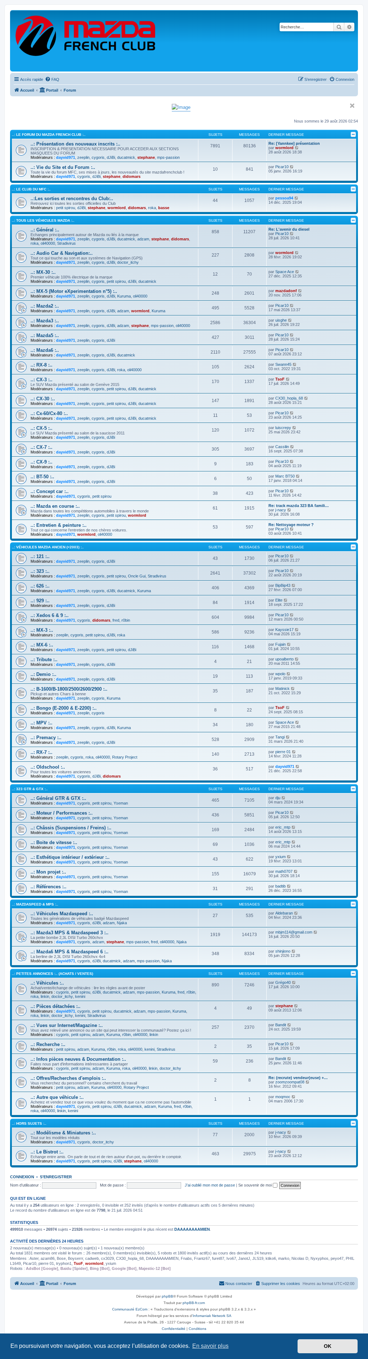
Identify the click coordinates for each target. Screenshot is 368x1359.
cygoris (98, 157)
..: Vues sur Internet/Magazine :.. (67, 1025)
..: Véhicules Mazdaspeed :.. (62, 913)
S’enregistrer (56, 1177)
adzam (143, 239)
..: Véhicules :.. (47, 983)
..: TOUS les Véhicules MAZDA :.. (43, 220)
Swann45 (283, 364)
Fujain (280, 644)
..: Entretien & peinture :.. (59, 525)
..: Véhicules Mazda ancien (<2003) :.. (48, 547)
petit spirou (65, 208)
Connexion (22, 1177)
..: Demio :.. (43, 674)
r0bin (125, 620)
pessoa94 (284, 198)
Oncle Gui (137, 576)
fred (115, 620)
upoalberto (284, 659)
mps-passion (168, 157)
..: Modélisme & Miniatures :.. (63, 1132)
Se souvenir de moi (255, 1185)
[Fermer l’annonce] (352, 105)
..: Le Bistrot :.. (47, 1152)
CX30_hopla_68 (289, 398)
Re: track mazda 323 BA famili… (298, 505)
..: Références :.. (48, 886)
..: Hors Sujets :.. (29, 1123)
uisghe (281, 320)
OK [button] (327, 1346)
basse (163, 208)
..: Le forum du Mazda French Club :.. (49, 135)
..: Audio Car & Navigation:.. (62, 253)
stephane (146, 157)
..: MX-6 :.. (42, 645)
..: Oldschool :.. (48, 767)
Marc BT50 (285, 476)
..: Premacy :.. (46, 737)
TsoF (280, 379)
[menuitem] (52, 79)
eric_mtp (282, 827)
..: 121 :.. (40, 556)
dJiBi (111, 157)
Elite (278, 600)
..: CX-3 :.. (41, 379)
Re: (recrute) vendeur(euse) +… (298, 1077)
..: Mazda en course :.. (55, 506)
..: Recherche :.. (48, 1044)
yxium (280, 856)
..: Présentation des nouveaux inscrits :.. (75, 144)
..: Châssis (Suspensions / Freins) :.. (71, 827)
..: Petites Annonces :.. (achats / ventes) (52, 974)
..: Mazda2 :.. (45, 306)
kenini (80, 996)
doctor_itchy (128, 262)
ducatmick (126, 157)
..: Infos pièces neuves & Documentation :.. (78, 1059)
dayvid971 (65, 157)
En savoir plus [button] (210, 1346)
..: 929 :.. (40, 600)
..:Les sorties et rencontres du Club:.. (72, 198)
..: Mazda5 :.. (45, 335)
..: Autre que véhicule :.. (57, 1097)
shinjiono (282, 951)
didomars (132, 176)
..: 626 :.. (40, 586)
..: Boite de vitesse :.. (54, 842)
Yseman (121, 803)
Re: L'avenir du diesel (288, 229)
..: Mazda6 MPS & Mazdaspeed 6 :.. (70, 951)
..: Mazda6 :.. (45, 350)
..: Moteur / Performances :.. (62, 813)
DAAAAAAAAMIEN (192, 1229)
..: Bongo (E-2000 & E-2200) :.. (64, 708)
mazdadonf (286, 291)
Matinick (282, 688)
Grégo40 (283, 982)
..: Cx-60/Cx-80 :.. (49, 413)
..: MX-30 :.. (43, 272)
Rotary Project (124, 757)
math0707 (284, 871)
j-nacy (280, 510)
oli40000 (48, 243)
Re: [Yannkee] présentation (294, 143)
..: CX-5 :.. (41, 428)
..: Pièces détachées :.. (55, 1006)
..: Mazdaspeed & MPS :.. (35, 904)
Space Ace (284, 272)
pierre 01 (283, 752)
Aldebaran (284, 913)
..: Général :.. (45, 229)
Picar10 (282, 167)
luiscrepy (283, 427)
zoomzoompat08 (289, 1082)
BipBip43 (282, 585)
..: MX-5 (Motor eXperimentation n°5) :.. (74, 291)
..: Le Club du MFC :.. (31, 189)
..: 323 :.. (40, 571)
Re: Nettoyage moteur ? (291, 524)
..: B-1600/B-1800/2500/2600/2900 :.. (69, 689)
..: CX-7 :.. (41, 447)
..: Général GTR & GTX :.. (58, 798)
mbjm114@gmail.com (293, 932)
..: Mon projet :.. (48, 872)
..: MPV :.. (41, 722)
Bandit (280, 1025)
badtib (280, 886)
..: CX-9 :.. (41, 462)
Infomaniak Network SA (212, 1316)
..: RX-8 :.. (41, 365)
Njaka (122, 923)
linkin (45, 996)
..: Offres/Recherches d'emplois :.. (68, 1078)
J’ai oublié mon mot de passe (210, 1185)
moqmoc (282, 1097)
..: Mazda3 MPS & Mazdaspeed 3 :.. (70, 932)
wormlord (284, 148)
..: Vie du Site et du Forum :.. (63, 167)
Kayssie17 (284, 629)
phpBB (167, 1296)
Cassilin (282, 446)
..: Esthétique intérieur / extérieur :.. (70, 857)
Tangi (280, 737)
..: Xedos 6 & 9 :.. (50, 615)
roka (152, 208)
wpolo (280, 674)
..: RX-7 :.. (41, 752)
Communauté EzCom (129, 1309)
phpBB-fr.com (194, 1303)
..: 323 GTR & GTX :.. (30, 789)
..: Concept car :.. (50, 491)
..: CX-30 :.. (43, 398)
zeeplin (83, 157)
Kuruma (124, 296)
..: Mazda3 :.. (45, 320)
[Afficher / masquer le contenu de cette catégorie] (353, 134)
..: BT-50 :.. (42, 476)
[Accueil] (86, 41)
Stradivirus (66, 243)
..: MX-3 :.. (42, 630)
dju (277, 798)
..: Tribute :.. (44, 659)
